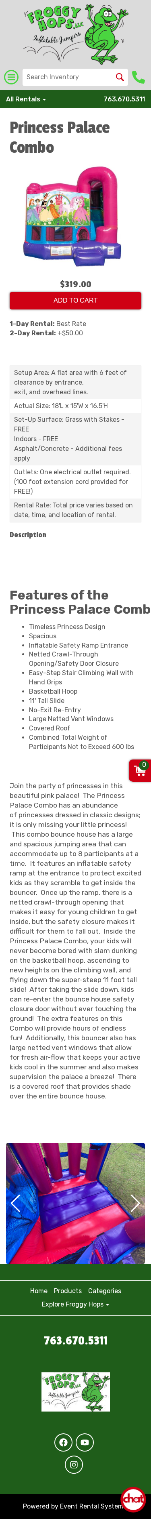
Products (68, 1291)
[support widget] (133, 1500)
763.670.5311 (124, 99)
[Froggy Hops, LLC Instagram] (74, 1465)
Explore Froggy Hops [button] (73, 1304)
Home (39, 1291)
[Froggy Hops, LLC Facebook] (63, 1442)
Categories (104, 1291)
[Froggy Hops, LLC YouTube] (85, 1442)
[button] (15, 1203)
